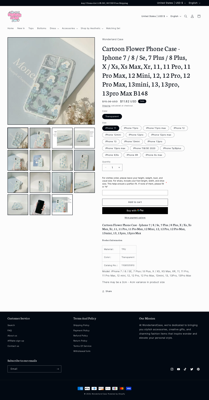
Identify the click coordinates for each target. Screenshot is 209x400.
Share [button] (109, 291)
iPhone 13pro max (115, 148)
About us (12, 335)
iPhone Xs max (154, 155)
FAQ (10, 330)
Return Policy (80, 341)
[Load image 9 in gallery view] (18, 182)
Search (11, 325)
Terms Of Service (82, 346)
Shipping (106, 106)
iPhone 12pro (136, 135)
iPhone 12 (179, 128)
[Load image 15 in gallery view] (62, 204)
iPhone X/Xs (112, 155)
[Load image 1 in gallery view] (18, 138)
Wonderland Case (99, 394)
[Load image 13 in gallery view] (18, 204)
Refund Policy (80, 335)
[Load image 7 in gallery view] (62, 160)
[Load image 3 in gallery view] (62, 138)
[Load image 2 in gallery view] (40, 138)
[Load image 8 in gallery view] (84, 160)
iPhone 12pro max (161, 135)
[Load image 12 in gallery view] (84, 182)
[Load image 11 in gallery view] (62, 182)
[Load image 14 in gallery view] (40, 204)
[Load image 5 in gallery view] (18, 160)
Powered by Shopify (116, 394)
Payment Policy (81, 330)
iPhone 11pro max (156, 128)
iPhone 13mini (132, 141)
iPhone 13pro (155, 141)
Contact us (13, 346)
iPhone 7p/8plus (172, 148)
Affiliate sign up (16, 341)
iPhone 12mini (113, 135)
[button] (54, 28)
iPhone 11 (110, 128)
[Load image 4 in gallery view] (84, 138)
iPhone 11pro (131, 128)
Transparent (112, 116)
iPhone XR (132, 155)
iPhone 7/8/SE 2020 (144, 148)
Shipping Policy (81, 325)
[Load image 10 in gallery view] (40, 182)
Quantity (106, 161)
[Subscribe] (57, 368)
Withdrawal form (82, 351)
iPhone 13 (110, 141)
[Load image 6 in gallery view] (40, 160)
